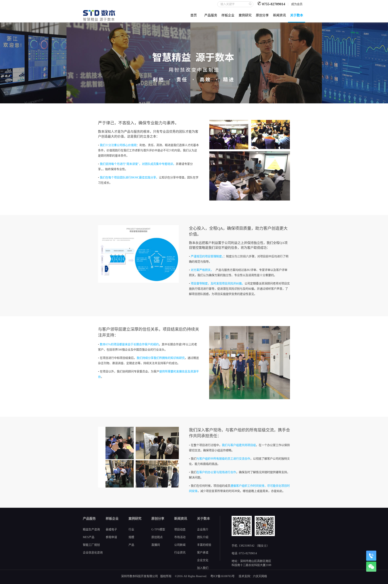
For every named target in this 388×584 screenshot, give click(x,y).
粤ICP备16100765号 (222, 576)
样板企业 (227, 15)
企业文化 (202, 560)
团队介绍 (202, 537)
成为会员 (297, 4)
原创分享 (262, 15)
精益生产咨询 (91, 529)
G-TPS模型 (158, 529)
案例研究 (245, 15)
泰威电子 (111, 529)
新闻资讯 (279, 15)
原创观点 (157, 537)
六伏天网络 (260, 576)
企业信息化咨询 (93, 552)
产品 (131, 544)
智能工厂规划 (91, 544)
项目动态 (180, 529)
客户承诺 (202, 552)
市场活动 (180, 537)
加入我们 (202, 567)
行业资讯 (180, 552)
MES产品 (88, 537)
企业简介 (202, 529)
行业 (131, 529)
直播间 (155, 544)
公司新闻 (180, 544)
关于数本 (296, 15)
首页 (193, 15)
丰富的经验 (204, 544)
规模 (131, 537)
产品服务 (210, 15)
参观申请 (111, 537)
